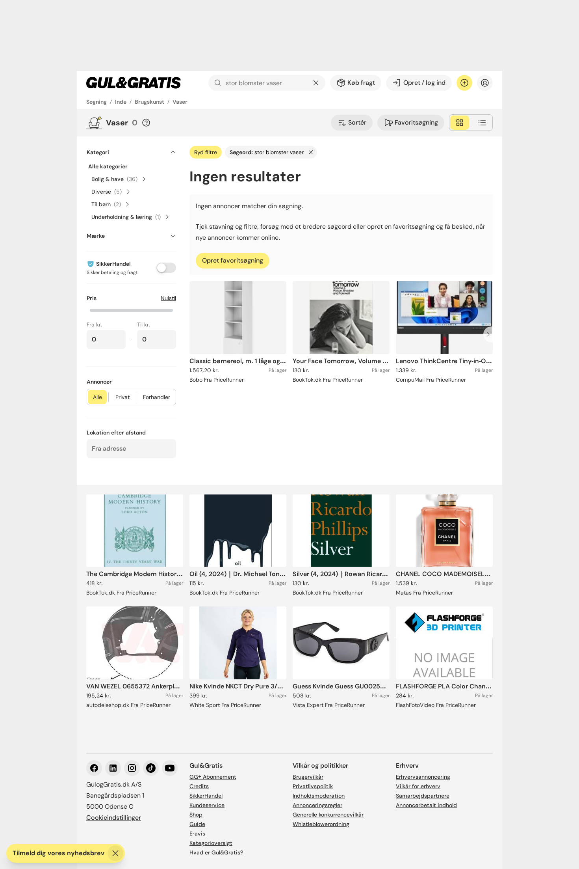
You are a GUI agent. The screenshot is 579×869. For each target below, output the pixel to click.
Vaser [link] (180, 101)
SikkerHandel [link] (206, 795)
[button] (131, 309)
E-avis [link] (197, 833)
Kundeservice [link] (207, 805)
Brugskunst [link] (149, 101)
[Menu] (485, 83)
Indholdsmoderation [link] (319, 795)
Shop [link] (195, 814)
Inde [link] (120, 101)
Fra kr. (94, 324)
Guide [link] (197, 824)
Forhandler (156, 397)
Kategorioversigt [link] (210, 843)
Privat (122, 397)
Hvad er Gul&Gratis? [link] (216, 852)
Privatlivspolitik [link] (313, 786)
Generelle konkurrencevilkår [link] (328, 814)
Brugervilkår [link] (308, 776)
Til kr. (143, 324)
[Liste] (482, 123)
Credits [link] (199, 786)
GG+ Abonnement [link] (212, 776)
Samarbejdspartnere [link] (422, 795)
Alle (97, 397)
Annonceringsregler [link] (317, 805)
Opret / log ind (424, 82)
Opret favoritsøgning (232, 260)
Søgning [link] (96, 101)
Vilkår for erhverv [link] (418, 786)
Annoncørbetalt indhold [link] (426, 805)
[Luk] (115, 853)
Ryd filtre (205, 152)
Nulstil (168, 298)
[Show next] (490, 334)
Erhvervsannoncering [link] (423, 776)
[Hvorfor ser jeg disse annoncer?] (146, 122)
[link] (133, 83)
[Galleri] (459, 123)
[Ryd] (316, 83)
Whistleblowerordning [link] (321, 824)
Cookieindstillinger (113, 817)
